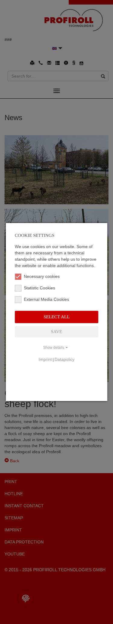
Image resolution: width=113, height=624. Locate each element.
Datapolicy (64, 359)
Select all (57, 316)
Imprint (45, 359)
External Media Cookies (46, 299)
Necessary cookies (42, 276)
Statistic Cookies (39, 287)
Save (56, 331)
